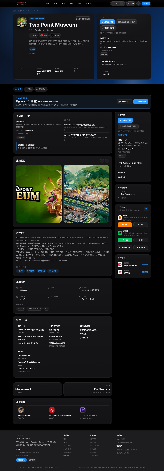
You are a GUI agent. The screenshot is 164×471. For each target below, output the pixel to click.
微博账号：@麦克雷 (122, 453)
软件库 (20, 11)
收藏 (34, 35)
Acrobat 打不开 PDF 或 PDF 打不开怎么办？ (31, 337)
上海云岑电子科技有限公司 (125, 442)
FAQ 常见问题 (94, 445)
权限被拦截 (30, 271)
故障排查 (93, 439)
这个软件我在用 (84, 19)
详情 (19, 89)
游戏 (46, 308)
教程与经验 (67, 445)
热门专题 (93, 442)
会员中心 (89, 3)
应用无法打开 (53, 271)
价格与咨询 (67, 452)
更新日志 (42, 89)
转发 (142, 224)
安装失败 (20, 271)
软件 (79, 3)
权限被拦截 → (122, 177)
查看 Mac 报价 (123, 102)
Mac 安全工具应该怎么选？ (28, 343)
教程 (63, 3)
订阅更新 (66, 455)
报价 (71, 3)
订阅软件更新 (109, 28)
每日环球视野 (120, 439)
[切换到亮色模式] (138, 3)
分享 (126, 224)
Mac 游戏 (21, 308)
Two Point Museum (34, 308)
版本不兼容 (41, 271)
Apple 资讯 (67, 449)
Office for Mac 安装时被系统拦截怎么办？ (31, 331)
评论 (30, 89)
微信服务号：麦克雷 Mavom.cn (126, 450)
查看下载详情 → (123, 135)
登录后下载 (108, 22)
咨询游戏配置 (142, 102)
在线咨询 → (21, 460)
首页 (47, 3)
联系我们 (93, 452)
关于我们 (93, 449)
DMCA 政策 (94, 455)
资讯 (55, 3)
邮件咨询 (32, 460)
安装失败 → (121, 172)
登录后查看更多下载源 (126, 22)
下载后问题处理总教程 (88, 330)
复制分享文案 (126, 247)
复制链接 (142, 247)
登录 (147, 3)
